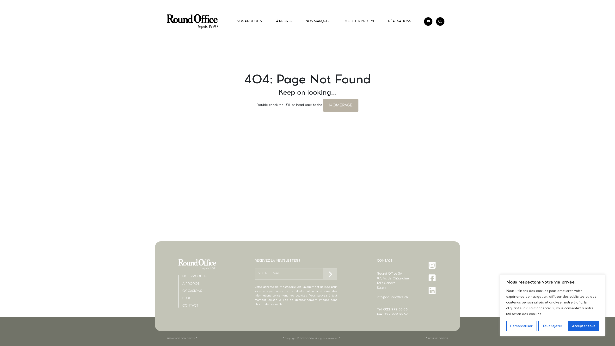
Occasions (192, 291)
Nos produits (194, 276)
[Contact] (428, 21)
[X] (433, 303)
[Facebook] (433, 278)
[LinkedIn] (433, 291)
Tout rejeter (552, 326)
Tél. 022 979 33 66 (392, 309)
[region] (552, 305)
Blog (186, 298)
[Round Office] (192, 21)
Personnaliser (521, 326)
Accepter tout (583, 326)
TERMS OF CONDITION (181, 338)
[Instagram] (433, 265)
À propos (191, 283)
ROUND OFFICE (438, 338)
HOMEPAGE (340, 105)
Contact (190, 305)
